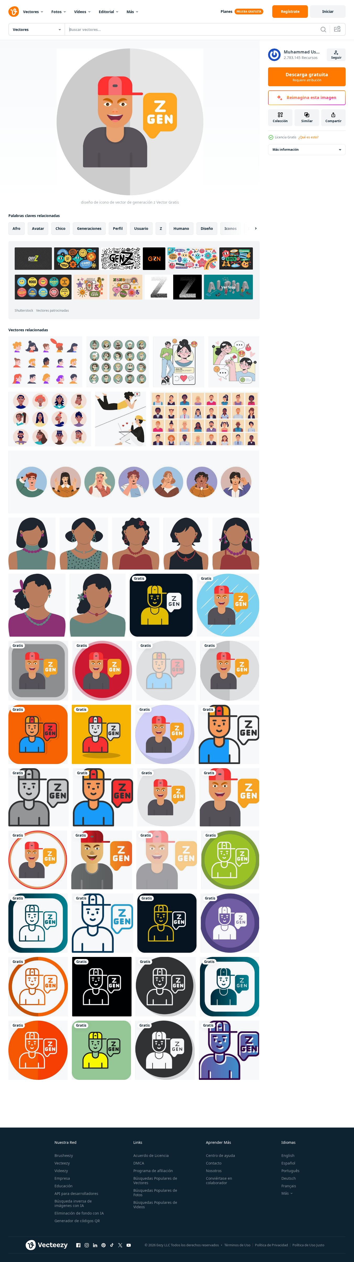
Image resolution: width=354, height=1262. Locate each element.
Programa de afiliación (153, 1170)
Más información (286, 149)
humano (181, 228)
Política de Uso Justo (308, 1245)
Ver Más (228, 287)
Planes (226, 11)
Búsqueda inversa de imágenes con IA (73, 1203)
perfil (118, 228)
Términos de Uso (237, 1245)
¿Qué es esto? (308, 137)
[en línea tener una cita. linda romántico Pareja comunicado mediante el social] (178, 361)
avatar (38, 228)
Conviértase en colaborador (219, 1180)
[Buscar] (323, 29)
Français (288, 1185)
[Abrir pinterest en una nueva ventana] (103, 1245)
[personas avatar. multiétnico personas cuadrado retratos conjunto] (204, 419)
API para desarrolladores (76, 1193)
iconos (231, 228)
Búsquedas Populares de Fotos (155, 1192)
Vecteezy (62, 1163)
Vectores (31, 11)
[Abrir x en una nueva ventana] (120, 1245)
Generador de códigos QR (77, 1220)
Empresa (62, 1178)
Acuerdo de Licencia (151, 1155)
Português (290, 1170)
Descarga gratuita (307, 76)
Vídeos (80, 11)
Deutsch (288, 1178)
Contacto (213, 1163)
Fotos (56, 11)
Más (130, 11)
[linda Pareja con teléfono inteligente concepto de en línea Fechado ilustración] (120, 419)
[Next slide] (251, 228)
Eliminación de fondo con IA (79, 1213)
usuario (141, 228)
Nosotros (214, 1170)
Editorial (106, 11)
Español (288, 1163)
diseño (207, 228)
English (288, 1155)
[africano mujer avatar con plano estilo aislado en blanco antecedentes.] (32, 544)
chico (61, 228)
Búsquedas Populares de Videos (155, 1204)
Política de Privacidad (271, 1245)
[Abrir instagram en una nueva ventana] (87, 1245)
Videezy (61, 1170)
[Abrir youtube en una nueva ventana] (129, 1245)
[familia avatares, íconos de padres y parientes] (117, 361)
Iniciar (328, 11)
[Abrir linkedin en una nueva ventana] (95, 1245)
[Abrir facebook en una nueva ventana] (78, 1245)
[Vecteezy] (13, 11)
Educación (64, 1185)
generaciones (89, 228)
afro (16, 228)
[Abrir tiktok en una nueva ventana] (112, 1245)
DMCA (138, 1163)
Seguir (336, 57)
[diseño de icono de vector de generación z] (161, 605)
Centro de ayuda (220, 1155)
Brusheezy (64, 1155)
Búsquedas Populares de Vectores (155, 1180)
